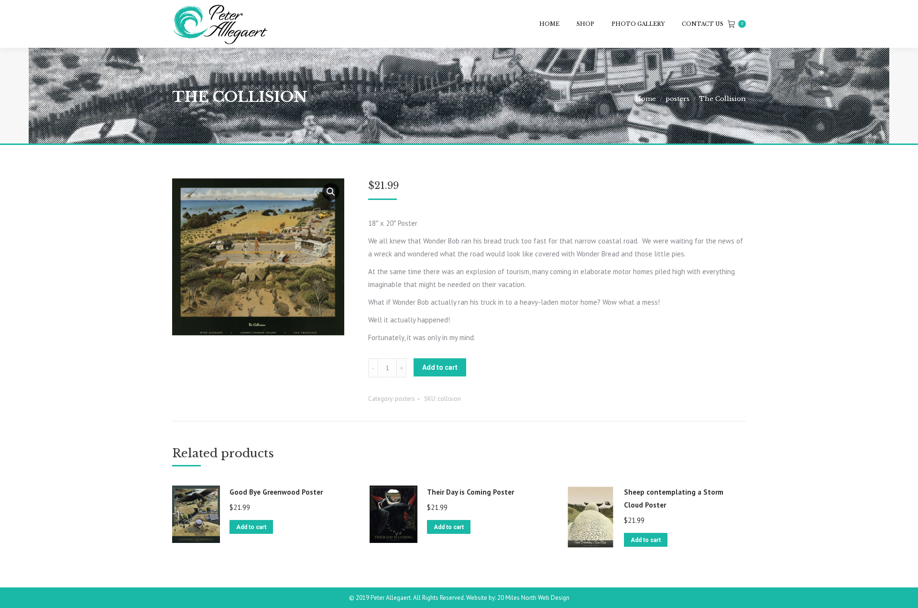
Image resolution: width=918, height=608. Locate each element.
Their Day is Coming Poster (470, 492)
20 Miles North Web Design (533, 598)
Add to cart (440, 367)
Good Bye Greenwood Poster (276, 492)
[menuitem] (549, 24)
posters (405, 399)
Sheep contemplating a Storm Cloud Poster (673, 498)
